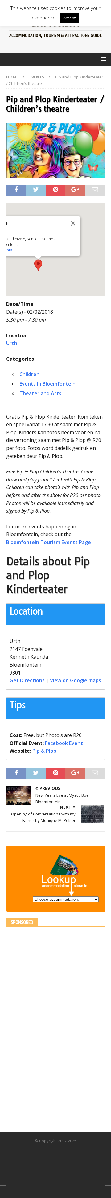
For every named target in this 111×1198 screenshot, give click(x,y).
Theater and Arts (40, 393)
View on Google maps (75, 680)
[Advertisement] (52, 1025)
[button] (38, 265)
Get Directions (27, 680)
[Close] (73, 223)
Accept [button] (69, 18)
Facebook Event (64, 743)
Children (29, 374)
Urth (11, 343)
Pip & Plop (44, 750)
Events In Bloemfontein (47, 383)
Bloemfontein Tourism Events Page (48, 542)
